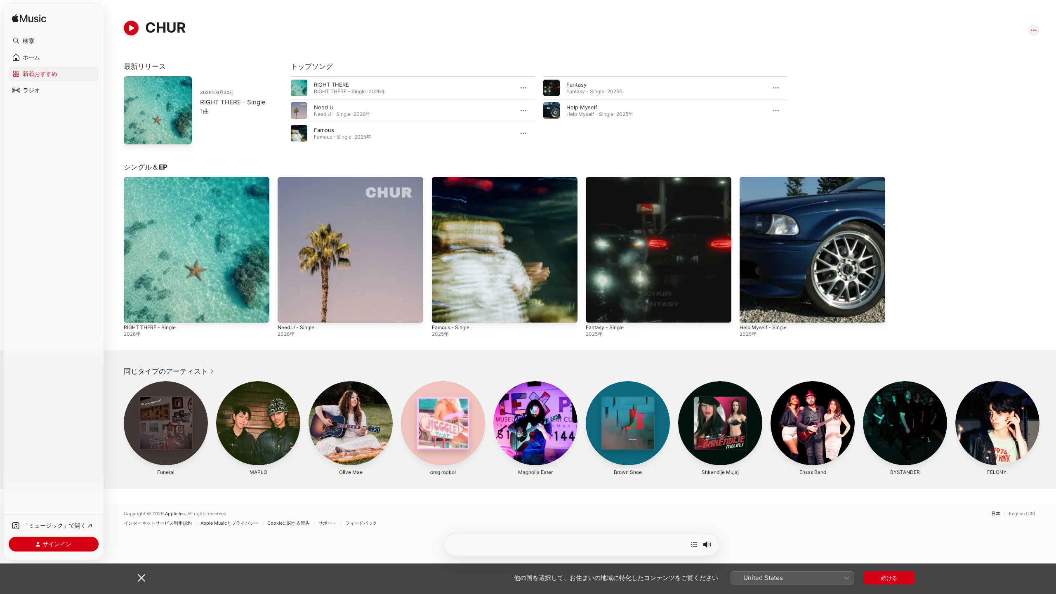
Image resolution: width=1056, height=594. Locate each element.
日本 (995, 514)
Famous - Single (453, 180)
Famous (324, 130)
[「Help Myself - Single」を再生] (750, 312)
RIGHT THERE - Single (233, 102)
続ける (889, 578)
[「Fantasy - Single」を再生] (596, 312)
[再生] (131, 28)
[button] (53, 41)
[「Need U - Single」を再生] (288, 312)
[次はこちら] (694, 544)
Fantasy (576, 84)
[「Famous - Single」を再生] (442, 312)
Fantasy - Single (606, 180)
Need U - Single (298, 180)
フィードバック (361, 523)
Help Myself (581, 107)
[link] (169, 371)
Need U (324, 107)
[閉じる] (141, 578)
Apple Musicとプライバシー (229, 523)
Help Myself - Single (766, 180)
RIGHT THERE (331, 84)
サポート (327, 523)
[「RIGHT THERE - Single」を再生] (134, 312)
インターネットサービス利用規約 (158, 523)
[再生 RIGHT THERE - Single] (134, 134)
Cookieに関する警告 (288, 523)
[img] (29, 19)
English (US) (1022, 514)
